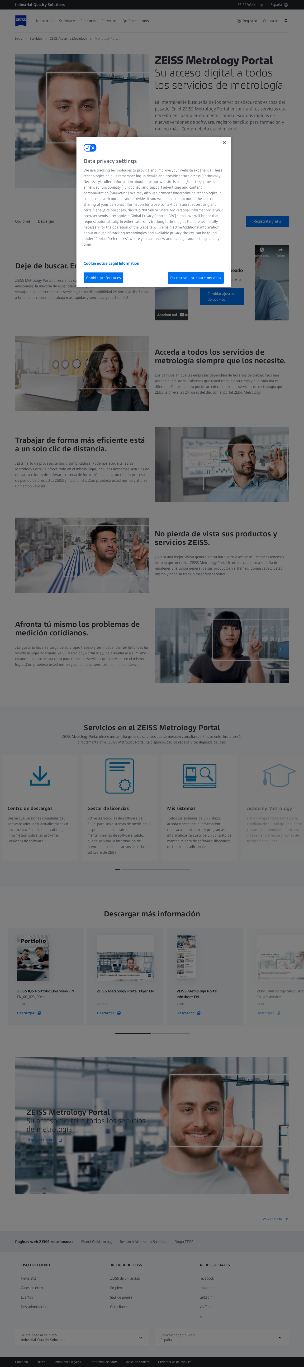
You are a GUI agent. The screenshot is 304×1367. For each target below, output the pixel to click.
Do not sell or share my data (195, 278)
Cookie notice (96, 263)
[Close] (224, 142)
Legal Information (124, 263)
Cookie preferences (103, 278)
